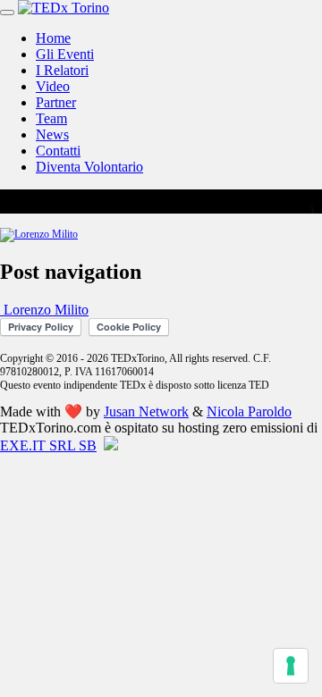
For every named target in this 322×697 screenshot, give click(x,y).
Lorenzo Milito (44, 309)
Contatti (58, 150)
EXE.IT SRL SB (48, 445)
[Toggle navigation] (7, 12)
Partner (56, 102)
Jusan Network (146, 411)
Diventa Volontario (89, 166)
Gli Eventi (65, 54)
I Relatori (62, 70)
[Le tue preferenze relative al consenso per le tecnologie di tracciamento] (291, 666)
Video (53, 86)
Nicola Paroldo (249, 411)
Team (51, 118)
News (52, 134)
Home (53, 38)
